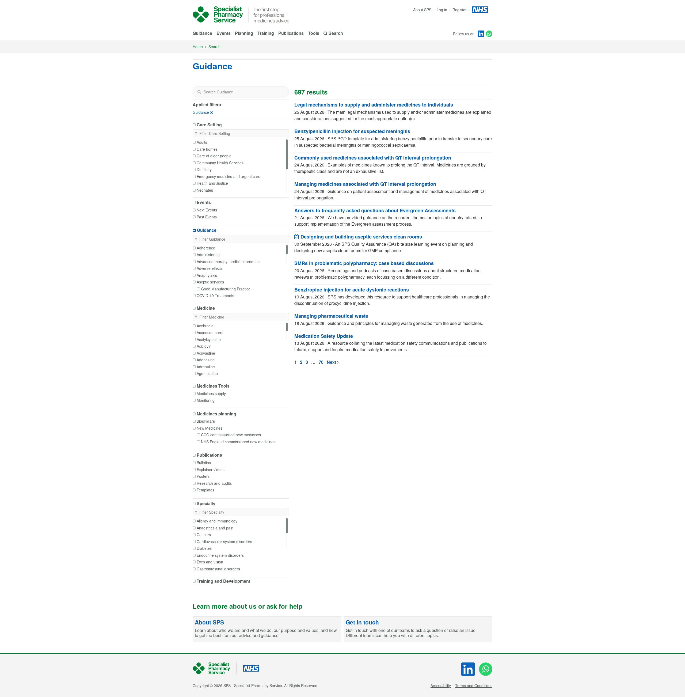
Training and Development (223, 581)
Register (460, 9)
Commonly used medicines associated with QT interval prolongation (372, 157)
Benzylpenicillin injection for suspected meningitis (352, 131)
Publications (291, 33)
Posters (203, 476)
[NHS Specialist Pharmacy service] (218, 14)
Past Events (207, 216)
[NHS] (215, 668)
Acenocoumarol (210, 332)
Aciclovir (204, 346)
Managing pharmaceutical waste (331, 315)
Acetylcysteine (209, 339)
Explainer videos (210, 469)
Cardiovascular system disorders (224, 541)
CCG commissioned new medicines (231, 434)
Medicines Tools (213, 386)
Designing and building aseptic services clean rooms (360, 236)
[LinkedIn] (481, 34)
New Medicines (209, 428)
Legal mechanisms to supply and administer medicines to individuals (373, 104)
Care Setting (209, 124)
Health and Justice (212, 183)
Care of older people (214, 155)
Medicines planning (216, 413)
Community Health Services (220, 162)
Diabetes (204, 548)
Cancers (204, 534)
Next (332, 362)
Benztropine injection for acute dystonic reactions (351, 289)
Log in (442, 9)
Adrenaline (206, 366)
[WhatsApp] (489, 34)
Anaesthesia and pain (215, 528)
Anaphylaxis (207, 275)
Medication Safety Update (323, 335)
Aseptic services (210, 282)
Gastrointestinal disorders (218, 568)
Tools (313, 33)
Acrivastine (206, 353)
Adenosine (206, 359)
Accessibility (441, 685)
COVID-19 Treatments (215, 295)
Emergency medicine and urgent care (228, 176)
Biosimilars (206, 421)
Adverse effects (210, 268)
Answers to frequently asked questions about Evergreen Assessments (375, 210)
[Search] (199, 91)
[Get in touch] (418, 629)
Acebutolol (205, 325)
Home (198, 46)
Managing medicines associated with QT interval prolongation (365, 183)
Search (214, 46)
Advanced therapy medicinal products (228, 261)
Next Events (207, 210)
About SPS (422, 9)
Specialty (206, 503)
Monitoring (206, 400)
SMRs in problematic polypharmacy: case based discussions (364, 263)
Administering (208, 254)
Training (265, 33)
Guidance (202, 33)
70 (321, 362)
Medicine (206, 308)
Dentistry (204, 169)
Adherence (206, 248)
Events (223, 33)
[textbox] (241, 91)
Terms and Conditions (473, 685)
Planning (244, 33)
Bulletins (204, 462)
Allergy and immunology (217, 521)
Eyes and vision (210, 562)
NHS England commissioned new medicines (238, 441)
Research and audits (214, 483)
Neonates (205, 190)
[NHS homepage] (480, 9)
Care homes (207, 149)
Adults (202, 142)
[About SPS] (267, 629)
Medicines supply (211, 393)
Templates (205, 490)
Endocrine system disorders (220, 555)
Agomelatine (207, 373)
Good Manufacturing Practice (225, 288)
